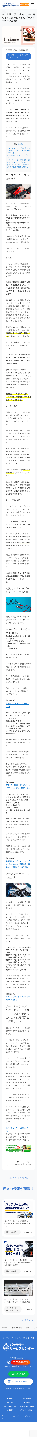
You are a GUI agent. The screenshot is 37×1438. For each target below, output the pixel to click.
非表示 (20, 144)
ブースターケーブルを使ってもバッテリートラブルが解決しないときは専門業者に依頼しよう (18, 165)
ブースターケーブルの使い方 (18, 160)
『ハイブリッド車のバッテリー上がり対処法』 (18, 998)
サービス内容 (27, 1398)
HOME (4, 1328)
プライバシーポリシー (27, 1410)
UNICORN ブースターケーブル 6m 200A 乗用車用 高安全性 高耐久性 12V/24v (18, 864)
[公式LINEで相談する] (18, 1148)
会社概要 (10, 1410)
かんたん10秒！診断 (10, 1406)
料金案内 (10, 1398)
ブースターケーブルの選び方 (18, 148)
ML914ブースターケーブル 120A (17, 156)
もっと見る (25, 1320)
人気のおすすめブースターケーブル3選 (18, 152)
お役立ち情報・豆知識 (20, 1328)
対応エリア (10, 1402)
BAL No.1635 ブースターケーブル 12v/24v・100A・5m (18, 786)
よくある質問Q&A (27, 1402)
